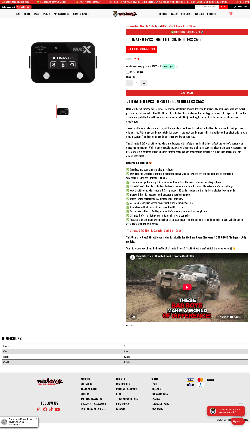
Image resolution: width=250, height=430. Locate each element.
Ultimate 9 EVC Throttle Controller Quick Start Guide (155, 230)
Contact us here (23, 6)
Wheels (27, 14)
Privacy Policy (123, 403)
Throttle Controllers (149, 26)
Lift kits (163, 14)
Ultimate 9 (166, 26)
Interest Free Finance (127, 388)
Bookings (211, 14)
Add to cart (187, 92)
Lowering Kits (123, 383)
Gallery (174, 14)
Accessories (132, 26)
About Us (85, 379)
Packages (199, 14)
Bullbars (156, 388)
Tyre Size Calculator (91, 398)
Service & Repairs (81, 14)
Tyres (36, 14)
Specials (46, 14)
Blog (118, 393)
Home (18, 14)
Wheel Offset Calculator (93, 403)
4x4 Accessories (61, 14)
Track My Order (89, 388)
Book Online (157, 408)
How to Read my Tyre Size (93, 408)
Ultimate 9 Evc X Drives (184, 26)
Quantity (130, 77)
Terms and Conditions (127, 398)
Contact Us (186, 14)
